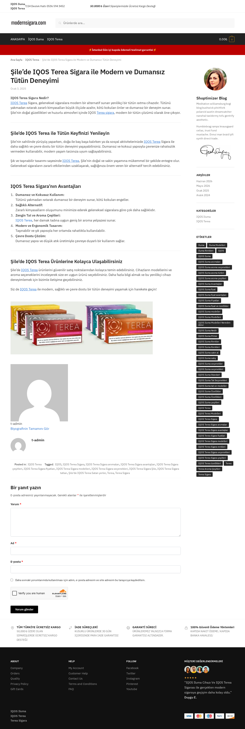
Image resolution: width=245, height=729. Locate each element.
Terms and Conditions (83, 684)
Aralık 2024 (203, 195)
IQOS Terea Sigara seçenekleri (109, 468)
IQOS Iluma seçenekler (210, 363)
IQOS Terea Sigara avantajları (138, 464)
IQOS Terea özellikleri (209, 463)
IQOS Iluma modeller (209, 311)
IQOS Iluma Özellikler (209, 391)
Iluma (201, 245)
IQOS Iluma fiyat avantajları (212, 294)
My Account (76, 668)
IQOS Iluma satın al (208, 352)
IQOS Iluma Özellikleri (209, 396)
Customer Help (78, 673)
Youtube (131, 689)
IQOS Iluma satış (207, 358)
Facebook (132, 668)
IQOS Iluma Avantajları (210, 283)
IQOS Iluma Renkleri (209, 347)
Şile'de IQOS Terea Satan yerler (87, 473)
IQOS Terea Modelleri (209, 413)
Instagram (133, 678)
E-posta (17, 561)
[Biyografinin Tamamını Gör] (51, 429)
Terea (110, 473)
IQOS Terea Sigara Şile (142, 468)
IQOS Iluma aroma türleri (211, 272)
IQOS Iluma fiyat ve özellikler (213, 306)
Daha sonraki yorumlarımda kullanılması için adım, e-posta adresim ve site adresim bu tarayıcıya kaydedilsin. (80, 580)
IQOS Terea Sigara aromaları (102, 464)
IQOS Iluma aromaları (209, 261)
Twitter (131, 673)
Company (17, 668)
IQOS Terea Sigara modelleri (73, 468)
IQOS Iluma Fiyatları (208, 300)
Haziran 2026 (204, 181)
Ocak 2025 (202, 190)
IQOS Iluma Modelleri (209, 317)
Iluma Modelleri (217, 245)
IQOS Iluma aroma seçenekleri (214, 267)
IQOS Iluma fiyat (207, 289)
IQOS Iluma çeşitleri (208, 402)
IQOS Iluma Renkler (208, 341)
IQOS (58, 464)
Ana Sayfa (16, 59)
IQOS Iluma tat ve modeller (212, 385)
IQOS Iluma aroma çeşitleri (212, 278)
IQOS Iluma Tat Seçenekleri (212, 380)
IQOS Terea (32, 59)
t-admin (38, 440)
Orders (15, 673)
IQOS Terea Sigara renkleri (211, 446)
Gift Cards (17, 689)
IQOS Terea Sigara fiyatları (39, 468)
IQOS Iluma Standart (209, 374)
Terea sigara (105, 113)
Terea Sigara (122, 473)
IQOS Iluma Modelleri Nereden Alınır (214, 323)
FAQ (71, 689)
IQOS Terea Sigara (73, 464)
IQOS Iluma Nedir (207, 330)
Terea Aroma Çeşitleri (209, 468)
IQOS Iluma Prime (207, 336)
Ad (13, 543)
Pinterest (132, 684)
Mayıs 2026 (203, 186)
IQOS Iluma (203, 216)
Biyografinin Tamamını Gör (30, 429)
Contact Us (75, 678)
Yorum (16, 504)
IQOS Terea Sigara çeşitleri (212, 457)
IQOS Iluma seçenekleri (210, 369)
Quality (15, 678)
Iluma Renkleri (205, 250)
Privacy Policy (19, 684)
